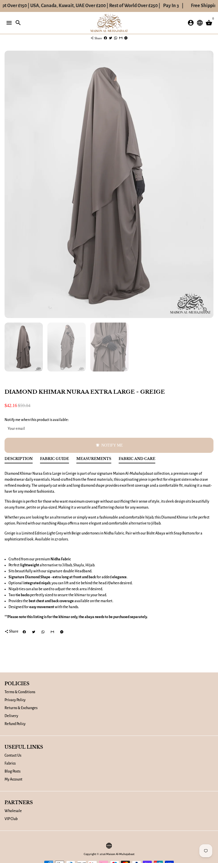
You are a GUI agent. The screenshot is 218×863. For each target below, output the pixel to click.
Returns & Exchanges (21, 708)
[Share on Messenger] (125, 38)
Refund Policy (15, 724)
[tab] (19, 460)
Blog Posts (12, 771)
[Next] (208, 184)
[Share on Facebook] (105, 38)
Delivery (11, 716)
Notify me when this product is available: (37, 420)
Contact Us (13, 755)
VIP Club (11, 819)
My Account (13, 779)
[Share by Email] (120, 38)
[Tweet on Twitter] (110, 38)
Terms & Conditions (20, 692)
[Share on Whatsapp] (115, 38)
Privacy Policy (15, 700)
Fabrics (10, 763)
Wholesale (13, 811)
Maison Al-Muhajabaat (120, 854)
